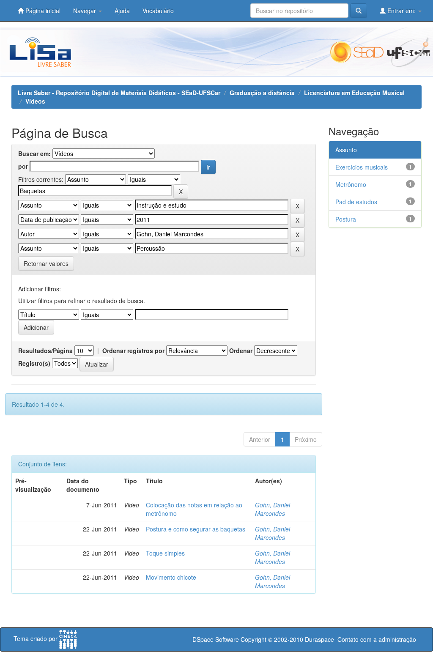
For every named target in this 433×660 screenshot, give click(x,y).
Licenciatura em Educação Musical (354, 92)
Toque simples (165, 553)
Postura (345, 219)
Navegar (85, 10)
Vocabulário (158, 10)
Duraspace (319, 639)
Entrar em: (401, 10)
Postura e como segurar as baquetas (195, 529)
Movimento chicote (171, 577)
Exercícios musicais (361, 167)
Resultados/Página (45, 350)
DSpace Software (215, 639)
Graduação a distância (262, 92)
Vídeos (35, 101)
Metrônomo (350, 184)
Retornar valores (46, 263)
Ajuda (122, 10)
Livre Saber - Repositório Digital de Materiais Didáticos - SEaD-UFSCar (119, 92)
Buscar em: (34, 153)
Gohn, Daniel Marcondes (272, 509)
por (23, 166)
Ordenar (240, 350)
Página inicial (42, 10)
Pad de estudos (356, 201)
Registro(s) (34, 363)
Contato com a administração (376, 639)
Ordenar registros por (133, 350)
